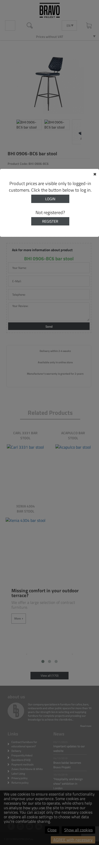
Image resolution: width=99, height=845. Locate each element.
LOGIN (50, 199)
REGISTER (50, 221)
